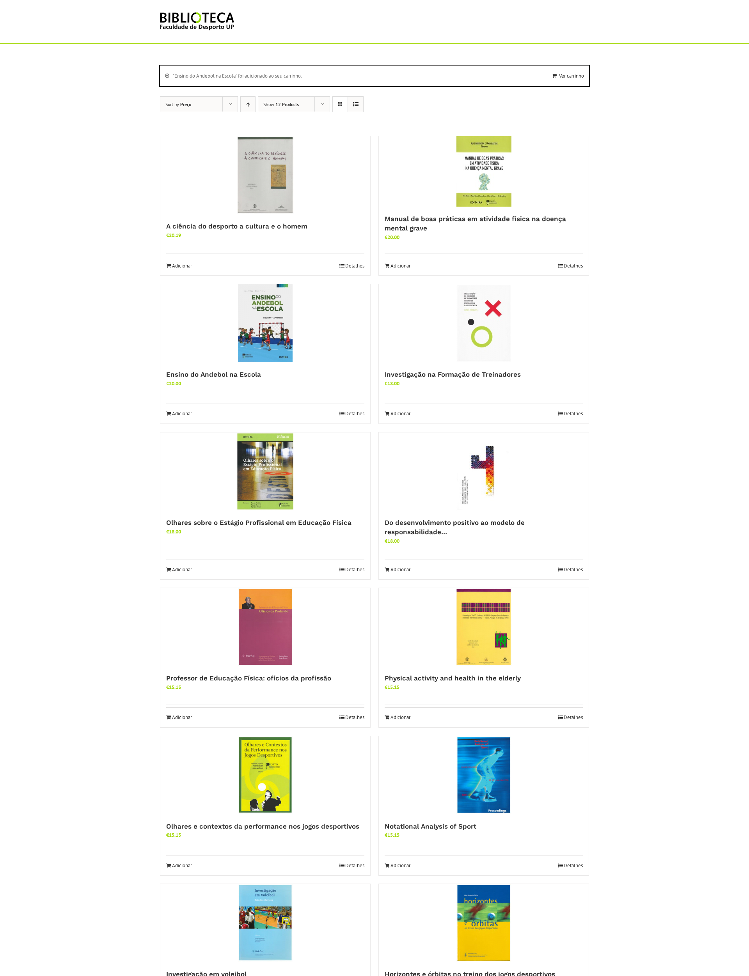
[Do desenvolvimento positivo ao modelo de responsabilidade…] (484, 471)
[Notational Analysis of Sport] (484, 775)
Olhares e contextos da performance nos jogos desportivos (262, 826)
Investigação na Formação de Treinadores (453, 374)
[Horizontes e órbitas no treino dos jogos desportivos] (484, 923)
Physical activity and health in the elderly (453, 678)
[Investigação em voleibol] (265, 923)
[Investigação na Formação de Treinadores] (484, 323)
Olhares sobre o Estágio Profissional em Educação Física (258, 522)
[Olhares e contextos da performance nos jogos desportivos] (265, 775)
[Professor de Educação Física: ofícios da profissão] (265, 627)
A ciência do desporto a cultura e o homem (236, 226)
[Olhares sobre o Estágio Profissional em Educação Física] (265, 471)
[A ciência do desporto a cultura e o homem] (265, 175)
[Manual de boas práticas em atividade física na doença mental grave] (484, 171)
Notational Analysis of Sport (430, 826)
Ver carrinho (571, 76)
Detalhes (354, 265)
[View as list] (355, 104)
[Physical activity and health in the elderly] (484, 627)
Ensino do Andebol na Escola (213, 374)
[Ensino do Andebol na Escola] (265, 323)
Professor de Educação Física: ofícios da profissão (248, 678)
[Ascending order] (248, 104)
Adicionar (182, 265)
